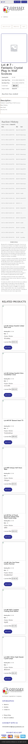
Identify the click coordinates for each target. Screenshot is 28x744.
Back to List (6, 26)
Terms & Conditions (9, 717)
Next (23, 26)
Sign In (24, 1)
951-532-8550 (5, 726)
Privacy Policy (7, 715)
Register (17, 1)
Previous (16, 26)
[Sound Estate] (14, 9)
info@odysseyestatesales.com (16, 726)
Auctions (6, 707)
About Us (6, 704)
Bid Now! (8, 347)
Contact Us (7, 709)
